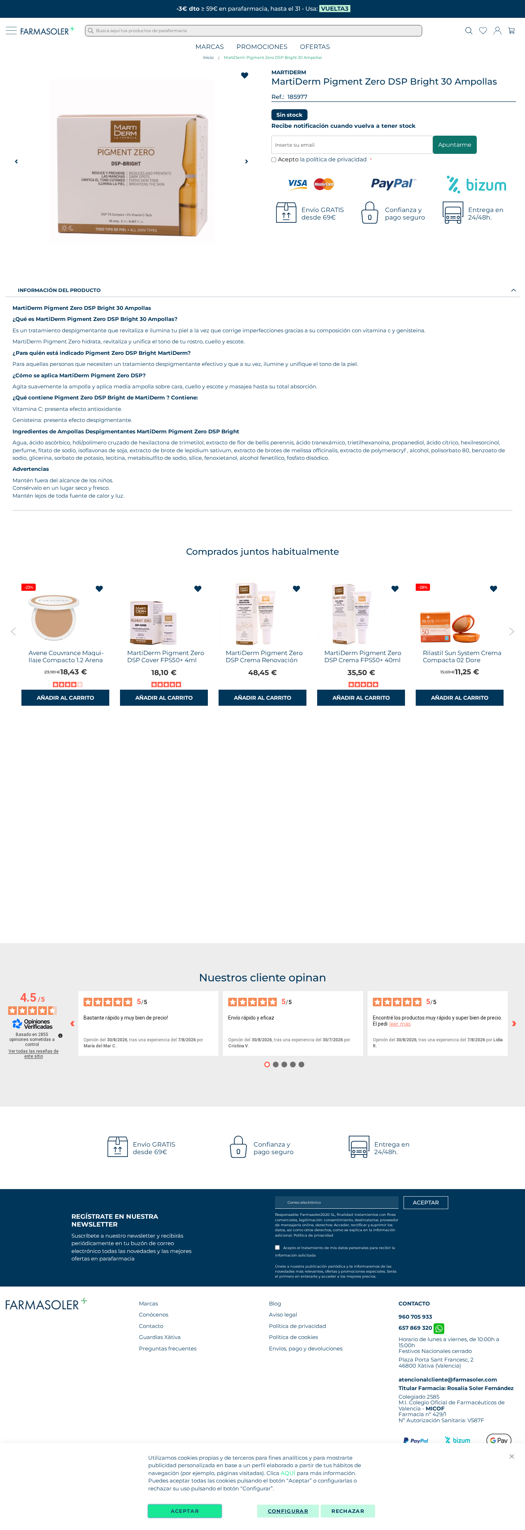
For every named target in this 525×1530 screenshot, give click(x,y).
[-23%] (55, 644)
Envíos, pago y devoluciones (305, 1348)
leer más (400, 1024)
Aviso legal (283, 1314)
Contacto (151, 1326)
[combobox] (253, 30)
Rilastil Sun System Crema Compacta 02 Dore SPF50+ (462, 660)
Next (511, 631)
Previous (13, 631)
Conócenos (153, 1314)
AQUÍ (288, 1473)
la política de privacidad (334, 159)
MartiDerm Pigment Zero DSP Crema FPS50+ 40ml (362, 656)
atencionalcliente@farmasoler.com (448, 1379)
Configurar (288, 1511)
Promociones (262, 47)
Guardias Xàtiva (160, 1337)
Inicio (208, 57)
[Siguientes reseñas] (514, 1023)
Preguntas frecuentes (167, 1348)
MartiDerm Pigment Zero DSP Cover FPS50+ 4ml (165, 656)
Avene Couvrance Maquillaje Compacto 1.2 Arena (66, 656)
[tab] (262, 290)
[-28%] (450, 644)
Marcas (209, 47)
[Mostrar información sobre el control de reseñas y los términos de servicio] (60, 1035)
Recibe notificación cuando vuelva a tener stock (343, 125)
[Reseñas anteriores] (72, 1023)
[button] (16, 161)
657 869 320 (416, 1327)
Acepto (323, 159)
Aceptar (185, 1511)
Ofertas (315, 47)
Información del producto (59, 290)
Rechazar (347, 1511)
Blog (275, 1303)
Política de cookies (293, 1337)
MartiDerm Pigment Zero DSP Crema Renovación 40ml (264, 660)
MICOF (435, 1408)
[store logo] (47, 31)
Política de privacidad (313, 1235)
